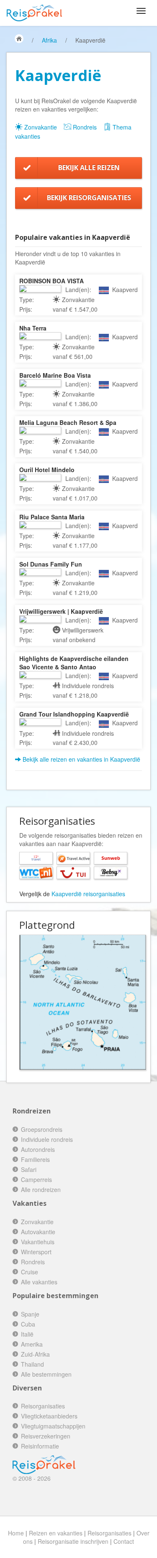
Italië (27, 1334)
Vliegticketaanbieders (49, 1416)
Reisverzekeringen (45, 1436)
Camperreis (36, 1179)
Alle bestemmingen (46, 1374)
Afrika (49, 40)
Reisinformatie (40, 1446)
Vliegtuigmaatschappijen (53, 1426)
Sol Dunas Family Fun (50, 564)
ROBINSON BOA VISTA (51, 281)
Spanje (30, 1314)
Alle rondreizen (41, 1189)
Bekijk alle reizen (89, 167)
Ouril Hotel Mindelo (47, 469)
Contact (123, 1541)
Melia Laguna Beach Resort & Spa (67, 422)
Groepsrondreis (41, 1129)
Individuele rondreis (47, 1139)
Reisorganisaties (43, 1406)
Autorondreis (38, 1149)
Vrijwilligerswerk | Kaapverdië (61, 611)
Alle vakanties (39, 1282)
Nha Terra (32, 328)
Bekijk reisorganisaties (89, 197)
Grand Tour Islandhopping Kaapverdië (74, 714)
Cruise (29, 1272)
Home (16, 1533)
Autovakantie (38, 1232)
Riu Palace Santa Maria (52, 517)
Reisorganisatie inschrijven (73, 1541)
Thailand (32, 1364)
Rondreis (84, 127)
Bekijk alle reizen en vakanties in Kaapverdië (80, 759)
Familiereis (35, 1159)
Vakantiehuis (37, 1242)
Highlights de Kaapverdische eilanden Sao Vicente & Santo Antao (74, 662)
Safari (28, 1169)
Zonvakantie (40, 127)
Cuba (28, 1324)
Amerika (32, 1344)
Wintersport (36, 1252)
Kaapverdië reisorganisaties (88, 894)
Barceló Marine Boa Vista (55, 375)
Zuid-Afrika (35, 1354)
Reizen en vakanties (55, 1533)
